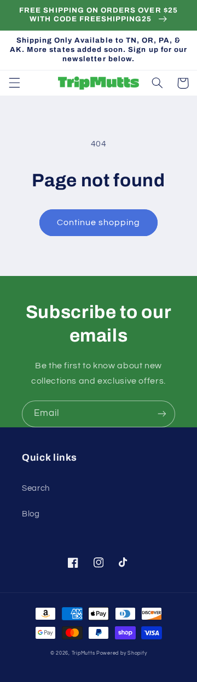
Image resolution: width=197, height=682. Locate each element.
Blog (31, 514)
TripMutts (83, 653)
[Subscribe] (162, 414)
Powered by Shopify (121, 653)
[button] (14, 83)
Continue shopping (99, 222)
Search (36, 488)
